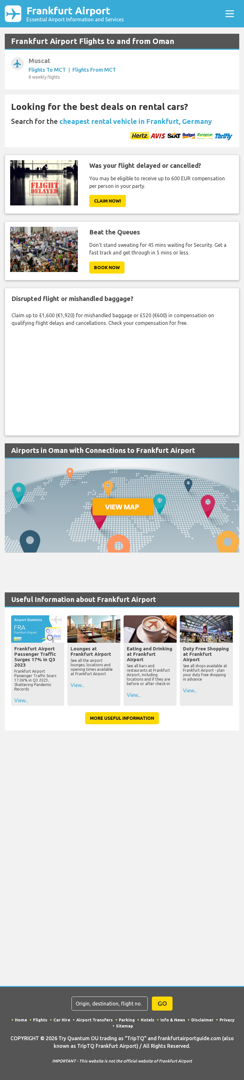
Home (21, 1020)
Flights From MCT (94, 70)
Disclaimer (202, 1020)
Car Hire (61, 1020)
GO (162, 1003)
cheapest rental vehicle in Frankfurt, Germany (135, 121)
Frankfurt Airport (75, 13)
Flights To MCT (47, 70)
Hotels (147, 1020)
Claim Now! (107, 201)
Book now (107, 267)
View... (21, 700)
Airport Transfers (94, 1020)
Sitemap (124, 1026)
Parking (127, 1020)
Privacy (227, 1020)
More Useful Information (122, 718)
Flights (40, 1020)
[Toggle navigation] (229, 14)
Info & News (172, 1020)
